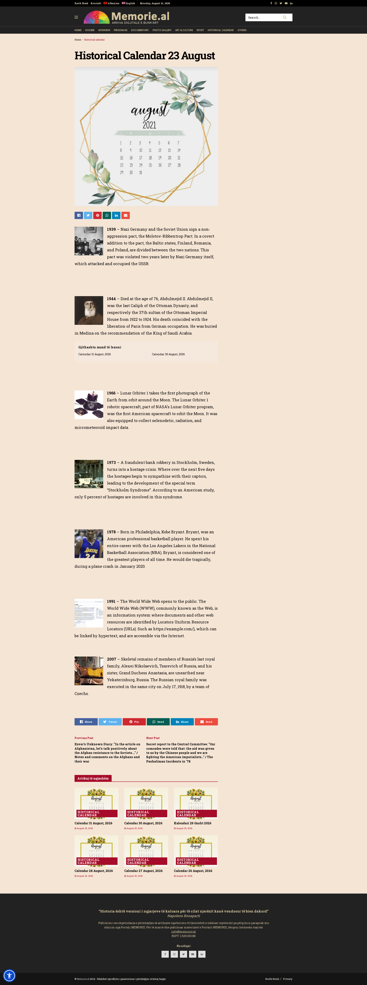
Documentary (140, 30)
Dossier (90, 30)
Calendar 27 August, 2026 (143, 871)
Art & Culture (184, 30)
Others (242, 30)
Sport (200, 30)
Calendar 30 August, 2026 (168, 354)
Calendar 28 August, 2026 (94, 871)
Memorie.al (83, 978)
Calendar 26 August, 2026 (193, 871)
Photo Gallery (162, 30)
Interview (104, 30)
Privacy (287, 979)
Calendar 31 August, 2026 (94, 354)
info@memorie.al (183, 931)
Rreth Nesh (81, 3)
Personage (120, 30)
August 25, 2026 (84, 828)
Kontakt (96, 3)
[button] (9, 975)
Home (78, 30)
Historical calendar (221, 30)
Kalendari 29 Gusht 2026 (192, 823)
